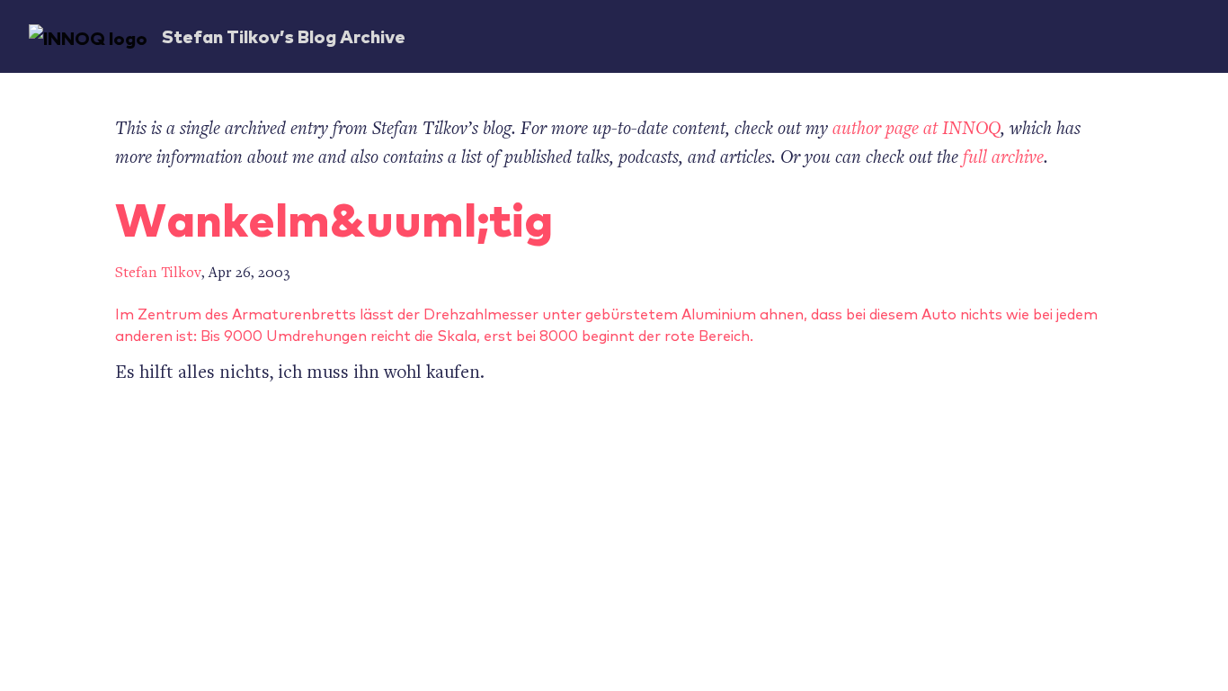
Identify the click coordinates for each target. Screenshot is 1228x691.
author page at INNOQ (916, 130)
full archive (1003, 158)
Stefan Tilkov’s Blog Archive (283, 35)
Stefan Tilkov (158, 274)
